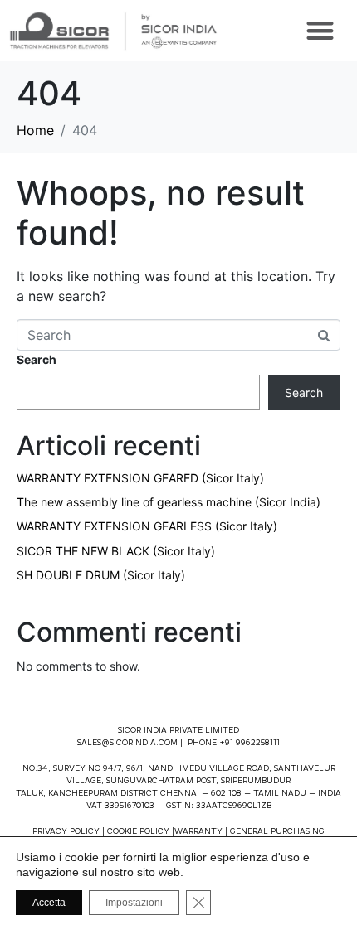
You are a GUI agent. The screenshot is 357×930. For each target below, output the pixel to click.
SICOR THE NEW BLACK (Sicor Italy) (116, 551)
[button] (320, 30)
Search (36, 359)
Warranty (198, 831)
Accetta (49, 902)
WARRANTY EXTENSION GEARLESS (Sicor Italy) (147, 526)
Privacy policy (66, 831)
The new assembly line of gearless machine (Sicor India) (168, 502)
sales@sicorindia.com (127, 743)
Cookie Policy (138, 831)
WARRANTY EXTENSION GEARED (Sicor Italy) (140, 478)
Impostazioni (134, 902)
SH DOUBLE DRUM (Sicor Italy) (101, 575)
